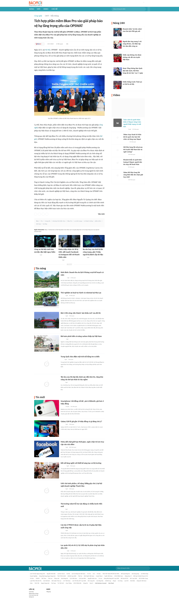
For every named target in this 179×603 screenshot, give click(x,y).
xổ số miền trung (143, 578)
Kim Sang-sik (91, 581)
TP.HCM (37, 578)
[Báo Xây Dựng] (63, 466)
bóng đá (85, 583)
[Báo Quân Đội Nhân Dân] (63, 551)
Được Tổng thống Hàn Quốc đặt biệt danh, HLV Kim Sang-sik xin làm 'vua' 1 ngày (133, 71)
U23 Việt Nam (73, 578)
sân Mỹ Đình (46, 581)
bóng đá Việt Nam (141, 581)
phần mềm (98, 221)
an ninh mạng (78, 221)
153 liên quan (135, 129)
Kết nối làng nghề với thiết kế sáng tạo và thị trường (81, 463)
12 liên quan (59, 44)
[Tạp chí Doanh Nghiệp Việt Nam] (62, 406)
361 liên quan (74, 406)
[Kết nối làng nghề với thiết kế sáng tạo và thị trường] (46, 470)
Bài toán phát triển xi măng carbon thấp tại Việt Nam (81, 336)
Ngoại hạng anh (45, 583)
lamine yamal (61, 573)
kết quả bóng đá (125, 573)
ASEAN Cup (108, 581)
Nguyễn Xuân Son (92, 578)
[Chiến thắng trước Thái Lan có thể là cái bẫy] (117, 85)
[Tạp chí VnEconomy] (62, 509)
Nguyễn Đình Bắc (51, 573)
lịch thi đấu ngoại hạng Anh (37, 573)
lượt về (126, 581)
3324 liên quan (131, 154)
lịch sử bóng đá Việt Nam (78, 573)
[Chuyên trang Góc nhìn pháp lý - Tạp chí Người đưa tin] (124, 49)
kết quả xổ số (124, 578)
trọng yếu (47, 221)
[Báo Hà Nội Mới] (63, 339)
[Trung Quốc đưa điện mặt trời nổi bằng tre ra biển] (46, 363)
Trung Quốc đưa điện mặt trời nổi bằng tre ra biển (80, 357)
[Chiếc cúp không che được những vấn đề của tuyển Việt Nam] (117, 58)
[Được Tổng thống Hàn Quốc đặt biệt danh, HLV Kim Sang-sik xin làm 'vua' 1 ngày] (117, 71)
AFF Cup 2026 (133, 578)
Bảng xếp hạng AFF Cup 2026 (111, 578)
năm (31, 583)
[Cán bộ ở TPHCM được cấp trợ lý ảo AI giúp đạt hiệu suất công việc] (46, 532)
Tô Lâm (32, 578)
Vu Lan (100, 578)
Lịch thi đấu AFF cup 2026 (79, 581)
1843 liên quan (72, 447)
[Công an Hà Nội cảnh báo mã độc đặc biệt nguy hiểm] (45, 241)
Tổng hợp (49, 591)
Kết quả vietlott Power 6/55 (140, 576)
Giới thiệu (31, 591)
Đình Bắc (132, 581)
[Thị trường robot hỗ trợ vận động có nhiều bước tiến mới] (46, 511)
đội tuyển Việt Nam (89, 576)
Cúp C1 (91, 583)
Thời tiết (37, 583)
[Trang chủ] (35, 3)
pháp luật (56, 578)
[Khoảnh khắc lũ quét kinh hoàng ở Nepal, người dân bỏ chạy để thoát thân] (117, 163)
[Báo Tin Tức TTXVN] (84, 257)
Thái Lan (50, 578)
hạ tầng (45, 224)
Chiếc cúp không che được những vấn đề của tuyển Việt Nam (132, 57)
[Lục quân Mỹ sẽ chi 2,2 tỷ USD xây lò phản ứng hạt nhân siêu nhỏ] (46, 552)
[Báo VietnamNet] (38, 44)
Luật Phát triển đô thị (35, 581)
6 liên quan (73, 277)
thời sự (80, 576)
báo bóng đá (64, 578)
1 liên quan (70, 359)
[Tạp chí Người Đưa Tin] (125, 167)
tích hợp (38, 224)
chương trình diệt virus (58, 221)
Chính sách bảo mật (33, 595)
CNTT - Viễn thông (52, 16)
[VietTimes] (62, 382)
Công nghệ (38, 16)
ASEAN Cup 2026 (72, 576)
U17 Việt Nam (66, 581)
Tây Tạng (53, 583)
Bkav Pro (69, 221)
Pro (42, 221)
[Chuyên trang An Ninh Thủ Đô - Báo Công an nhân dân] (60, 260)
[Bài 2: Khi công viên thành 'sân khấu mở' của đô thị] (46, 320)
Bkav (37, 221)
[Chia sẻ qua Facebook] (35, 214)
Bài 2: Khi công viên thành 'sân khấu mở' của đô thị (80, 313)
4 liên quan (71, 316)
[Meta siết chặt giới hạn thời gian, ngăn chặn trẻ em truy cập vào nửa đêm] (46, 449)
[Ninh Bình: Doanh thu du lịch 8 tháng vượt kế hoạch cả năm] (46, 279)
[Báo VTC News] (125, 76)
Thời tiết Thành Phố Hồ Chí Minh (111, 573)
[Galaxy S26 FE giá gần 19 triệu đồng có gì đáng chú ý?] (46, 428)
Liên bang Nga (135, 573)
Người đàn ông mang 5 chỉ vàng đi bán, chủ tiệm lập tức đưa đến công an (132, 44)
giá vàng (120, 581)
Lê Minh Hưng (144, 573)
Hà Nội (47, 50)
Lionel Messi (99, 576)
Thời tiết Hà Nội (61, 576)
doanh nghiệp (33, 576)
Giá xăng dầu (99, 581)
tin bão (99, 573)
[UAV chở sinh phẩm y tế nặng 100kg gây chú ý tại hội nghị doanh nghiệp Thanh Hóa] (46, 490)
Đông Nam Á (128, 576)
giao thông (69, 583)
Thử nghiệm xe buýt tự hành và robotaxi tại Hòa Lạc (81, 293)
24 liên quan (72, 295)
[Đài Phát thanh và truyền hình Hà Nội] (36, 255)
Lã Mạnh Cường (88, 221)
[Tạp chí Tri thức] (62, 359)
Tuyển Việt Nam (108, 576)
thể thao (43, 578)
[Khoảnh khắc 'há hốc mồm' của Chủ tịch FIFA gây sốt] (117, 32)
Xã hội (68, 573)
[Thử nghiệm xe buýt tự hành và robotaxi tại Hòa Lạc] (46, 300)
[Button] (149, 9)
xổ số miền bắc (77, 583)
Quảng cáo (31, 597)
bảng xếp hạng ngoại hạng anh (47, 576)
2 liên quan (71, 489)
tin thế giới (61, 583)
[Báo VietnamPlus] (63, 278)
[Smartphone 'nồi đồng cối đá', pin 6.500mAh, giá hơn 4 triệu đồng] (46, 408)
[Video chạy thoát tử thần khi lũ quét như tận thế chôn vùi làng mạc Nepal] (117, 138)
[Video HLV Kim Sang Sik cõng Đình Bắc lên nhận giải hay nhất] (117, 175)
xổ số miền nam (118, 576)
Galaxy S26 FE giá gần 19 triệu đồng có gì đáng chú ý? (81, 422)
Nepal (114, 581)
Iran (94, 573)
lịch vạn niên (82, 578)
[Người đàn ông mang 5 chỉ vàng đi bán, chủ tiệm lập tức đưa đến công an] (117, 44)
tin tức (89, 573)
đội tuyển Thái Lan (56, 581)
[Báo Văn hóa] (62, 295)
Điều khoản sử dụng (33, 593)
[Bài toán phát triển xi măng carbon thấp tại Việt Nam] (46, 343)
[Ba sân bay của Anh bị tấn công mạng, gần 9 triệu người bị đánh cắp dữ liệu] (94, 241)
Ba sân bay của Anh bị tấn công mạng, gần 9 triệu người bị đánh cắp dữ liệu (93, 252)
